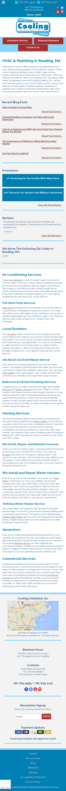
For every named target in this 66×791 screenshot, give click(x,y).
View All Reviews (51, 235)
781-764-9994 (27, 2)
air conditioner (15, 280)
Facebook (58, 8)
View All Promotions (49, 205)
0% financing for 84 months (33, 178)
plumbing (11, 334)
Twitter (62, 8)
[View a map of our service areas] (33, 630)
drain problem (9, 373)
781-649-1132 (49, 2)
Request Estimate (48, 40)
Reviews (8, 218)
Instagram (62, 12)
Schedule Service (17, 40)
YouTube (58, 12)
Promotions (10, 170)
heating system (40, 421)
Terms (8, 788)
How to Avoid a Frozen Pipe (17, 107)
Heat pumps (8, 308)
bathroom (6, 389)
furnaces (6, 455)
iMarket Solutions (20, 787)
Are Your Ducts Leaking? (15, 153)
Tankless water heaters (12, 517)
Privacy (3, 788)
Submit (46, 716)
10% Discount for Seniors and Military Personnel (33, 192)
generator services (22, 543)
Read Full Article (51, 111)
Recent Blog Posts (14, 102)
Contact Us (33, 47)
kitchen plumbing (24, 389)
